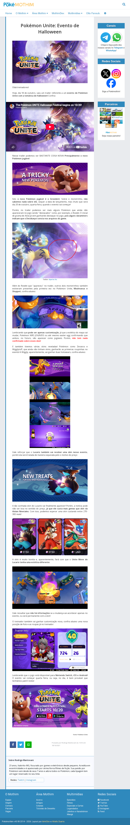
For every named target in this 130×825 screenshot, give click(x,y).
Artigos (39, 803)
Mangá (70, 814)
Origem (8, 803)
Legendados (72, 808)
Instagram (31, 780)
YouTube (104, 806)
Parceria (9, 808)
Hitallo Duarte (58, 821)
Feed (101, 811)
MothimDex (58, 13)
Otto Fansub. (93, 13)
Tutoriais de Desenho (45, 808)
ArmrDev (46, 821)
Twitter (103, 803)
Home (8, 13)
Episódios (71, 800)
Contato (9, 806)
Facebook (104, 800)
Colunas (39, 806)
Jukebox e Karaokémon (77, 811)
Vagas (8, 811)
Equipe (8, 800)
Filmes (70, 803)
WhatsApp (111, 50)
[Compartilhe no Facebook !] (13, 744)
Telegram (118, 47)
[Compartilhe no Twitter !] (21, 744)
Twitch (21, 780)
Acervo (39, 800)
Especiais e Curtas (75, 806)
